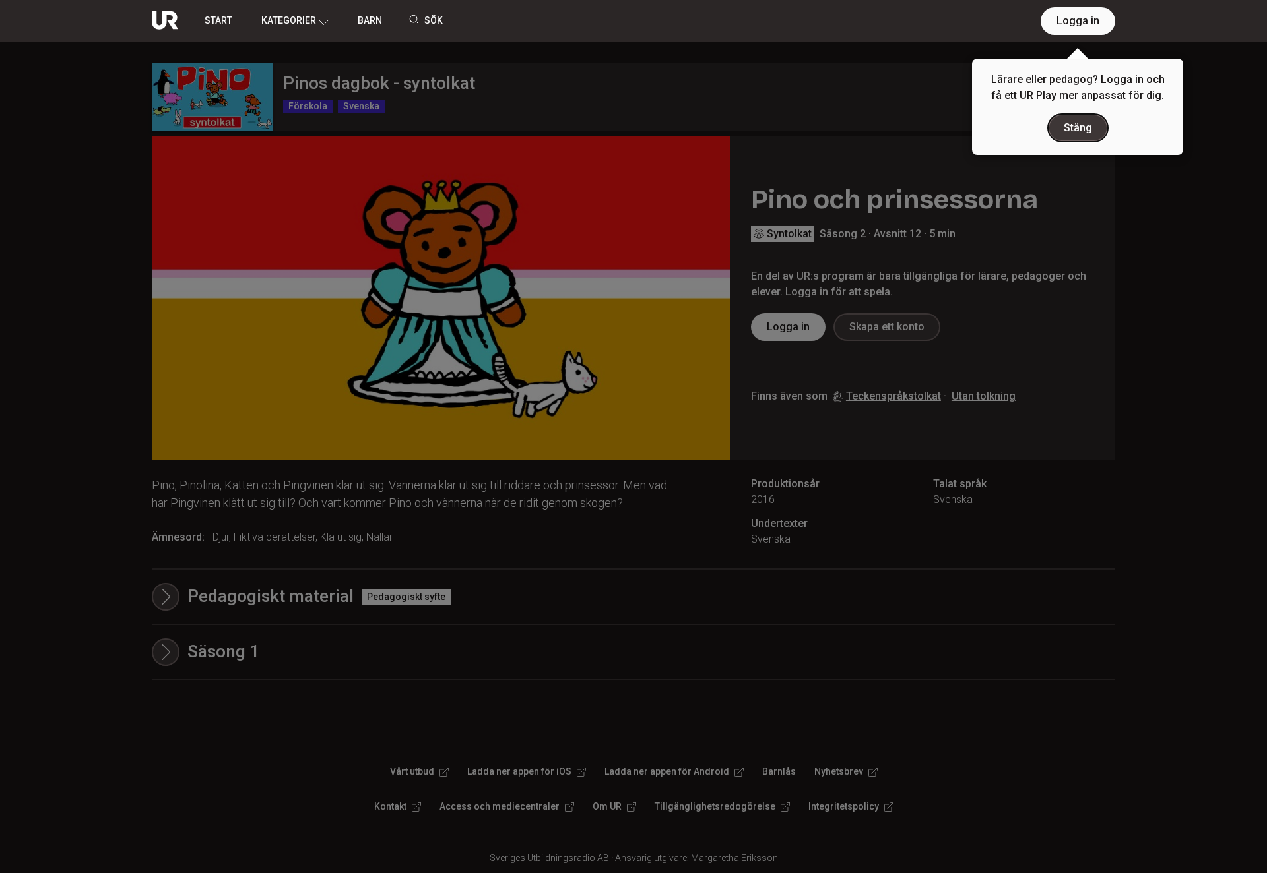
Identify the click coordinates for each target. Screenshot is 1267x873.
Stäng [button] (1078, 127)
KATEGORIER (288, 20)
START (218, 20)
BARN (370, 20)
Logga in (1077, 21)
